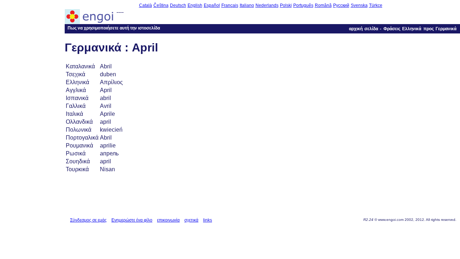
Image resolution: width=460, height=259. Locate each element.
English (195, 5)
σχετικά (191, 220)
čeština (161, 5)
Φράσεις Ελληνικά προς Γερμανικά (419, 28)
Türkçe (375, 5)
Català (145, 5)
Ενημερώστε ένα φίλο (131, 220)
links (207, 220)
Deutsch (178, 5)
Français (229, 5)
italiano (247, 5)
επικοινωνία (168, 220)
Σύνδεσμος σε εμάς (88, 220)
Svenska (359, 5)
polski (286, 5)
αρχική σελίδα (363, 28)
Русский (341, 5)
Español (212, 5)
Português (303, 5)
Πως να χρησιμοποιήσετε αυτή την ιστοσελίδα (114, 28)
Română (323, 5)
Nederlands (267, 5)
